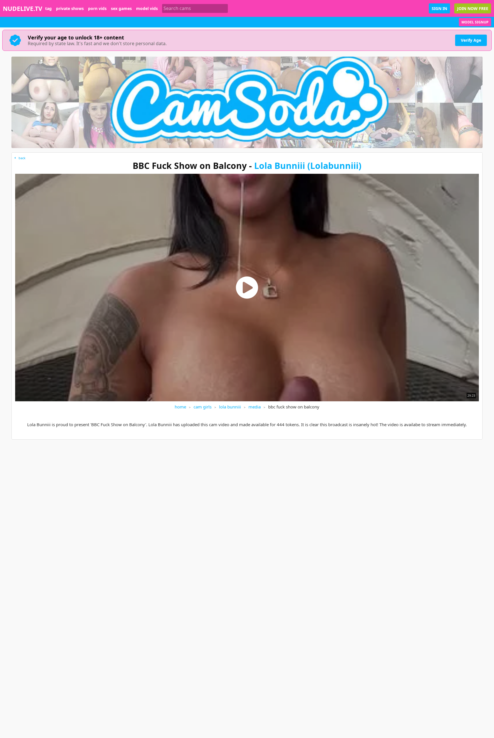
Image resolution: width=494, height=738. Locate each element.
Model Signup (475, 22)
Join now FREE (472, 8)
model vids (147, 8)
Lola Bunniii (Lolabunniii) (307, 165)
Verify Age (471, 40)
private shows (70, 8)
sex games (121, 8)
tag (48, 8)
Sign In (439, 8)
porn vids (97, 8)
